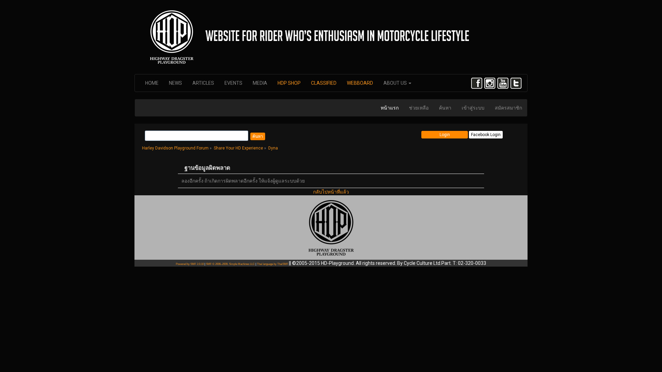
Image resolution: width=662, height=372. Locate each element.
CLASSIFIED (324, 83)
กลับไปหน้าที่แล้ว (331, 192)
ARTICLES (203, 83)
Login (445, 134)
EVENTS (233, 83)
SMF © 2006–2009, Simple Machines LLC (230, 264)
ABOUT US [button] (395, 83)
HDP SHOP (289, 83)
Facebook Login (486, 134)
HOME (152, 83)
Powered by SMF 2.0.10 (190, 264)
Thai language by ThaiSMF (272, 264)
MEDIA (260, 83)
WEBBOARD (360, 83)
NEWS (175, 83)
